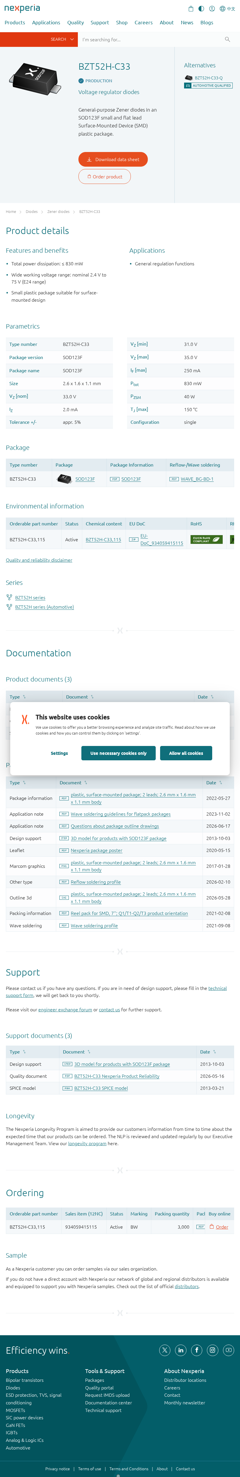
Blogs (206, 22)
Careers (144, 22)
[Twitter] (164, 1350)
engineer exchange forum (65, 1009)
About (167, 22)
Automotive (18, 1447)
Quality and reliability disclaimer (39, 560)
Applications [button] (46, 22)
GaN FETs (15, 1425)
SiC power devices (24, 1417)
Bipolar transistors (25, 1380)
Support (100, 22)
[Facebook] (196, 1350)
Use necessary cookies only (118, 753)
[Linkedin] (180, 1350)
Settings (59, 753)
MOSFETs (15, 1410)
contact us (109, 1009)
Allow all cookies (186, 753)
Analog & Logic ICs (25, 1440)
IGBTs (12, 1432)
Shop (122, 22)
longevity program (87, 1143)
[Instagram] (212, 1350)
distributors (187, 1286)
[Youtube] (228, 1350)
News (187, 22)
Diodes (13, 1387)
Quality (75, 22)
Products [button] (15, 22)
